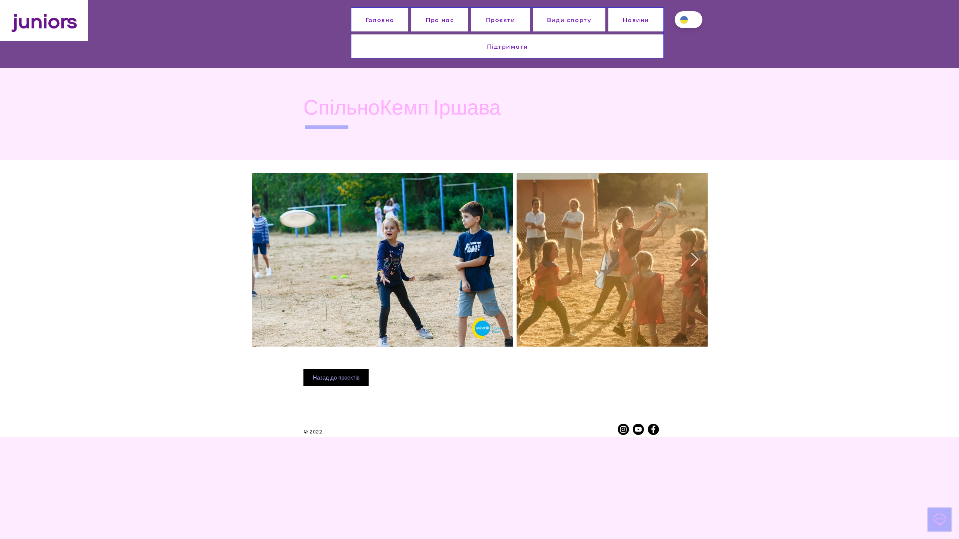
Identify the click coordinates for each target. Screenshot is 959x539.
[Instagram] (623, 429)
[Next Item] (694, 260)
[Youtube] (638, 429)
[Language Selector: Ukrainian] (688, 19)
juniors (45, 19)
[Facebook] (653, 429)
